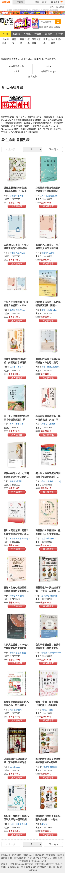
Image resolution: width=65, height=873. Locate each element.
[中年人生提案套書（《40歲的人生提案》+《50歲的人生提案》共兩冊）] (16, 283)
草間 (46, 27)
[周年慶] (32, 12)
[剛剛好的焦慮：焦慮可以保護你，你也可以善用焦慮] (48, 340)
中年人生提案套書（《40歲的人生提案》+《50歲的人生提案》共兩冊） (16, 305)
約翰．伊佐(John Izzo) (51, 481)
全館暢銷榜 (5, 39)
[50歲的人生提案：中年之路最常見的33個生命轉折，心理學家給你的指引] (16, 226)
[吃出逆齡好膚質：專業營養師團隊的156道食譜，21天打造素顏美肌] (48, 740)
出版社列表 (26, 59)
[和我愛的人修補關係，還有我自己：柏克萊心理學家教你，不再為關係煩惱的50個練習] (48, 512)
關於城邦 (5, 855)
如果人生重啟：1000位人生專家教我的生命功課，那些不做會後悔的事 (16, 648)
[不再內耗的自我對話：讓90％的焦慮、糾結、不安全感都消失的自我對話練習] (48, 397)
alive (48, 66)
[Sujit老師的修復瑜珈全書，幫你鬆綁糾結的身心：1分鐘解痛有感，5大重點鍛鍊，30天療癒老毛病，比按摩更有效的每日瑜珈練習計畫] (16, 740)
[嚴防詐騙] (32, 10)
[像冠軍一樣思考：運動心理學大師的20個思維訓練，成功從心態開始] (16, 797)
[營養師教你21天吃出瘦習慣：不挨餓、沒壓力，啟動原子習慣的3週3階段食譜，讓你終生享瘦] (48, 569)
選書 (29, 39)
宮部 (41, 27)
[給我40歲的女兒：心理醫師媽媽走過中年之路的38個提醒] (16, 455)
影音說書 (46, 39)
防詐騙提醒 (33, 858)
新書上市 (15, 39)
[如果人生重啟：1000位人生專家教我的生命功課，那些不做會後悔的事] (16, 626)
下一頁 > (53, 149)
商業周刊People (48, 71)
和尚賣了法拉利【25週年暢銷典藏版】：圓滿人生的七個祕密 (48, 305)
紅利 (37, 2)
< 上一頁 (11, 149)
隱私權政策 (20, 858)
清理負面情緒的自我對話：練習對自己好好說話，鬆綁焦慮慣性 (15, 362)
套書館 (38, 34)
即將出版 (23, 39)
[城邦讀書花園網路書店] (6, 23)
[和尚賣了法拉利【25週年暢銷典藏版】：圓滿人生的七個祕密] (48, 283)
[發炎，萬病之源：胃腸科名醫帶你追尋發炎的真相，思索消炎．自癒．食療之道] (16, 512)
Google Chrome (25, 864)
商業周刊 (38, 59)
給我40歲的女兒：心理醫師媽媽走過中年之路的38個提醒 (16, 476)
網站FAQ (27, 855)
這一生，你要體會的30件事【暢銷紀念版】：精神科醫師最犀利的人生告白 (16, 419)
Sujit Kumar (15, 767)
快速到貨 (19, 2)
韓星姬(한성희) (16, 481)
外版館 (27, 34)
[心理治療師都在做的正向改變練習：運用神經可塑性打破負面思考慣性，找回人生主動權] (48, 169)
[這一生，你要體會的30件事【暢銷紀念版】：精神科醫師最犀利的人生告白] (16, 397)
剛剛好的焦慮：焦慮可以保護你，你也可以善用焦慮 (48, 362)
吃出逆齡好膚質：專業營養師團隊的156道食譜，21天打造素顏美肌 (48, 762)
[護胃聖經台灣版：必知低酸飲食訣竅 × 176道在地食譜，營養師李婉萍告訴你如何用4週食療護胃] (48, 797)
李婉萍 (44, 824)
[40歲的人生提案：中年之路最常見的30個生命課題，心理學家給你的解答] (48, 226)
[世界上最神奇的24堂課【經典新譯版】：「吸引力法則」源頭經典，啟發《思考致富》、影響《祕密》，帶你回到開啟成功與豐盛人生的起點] (16, 169)
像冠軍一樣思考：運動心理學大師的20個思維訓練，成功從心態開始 (16, 819)
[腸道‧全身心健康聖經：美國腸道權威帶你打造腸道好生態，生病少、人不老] (16, 569)
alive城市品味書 (16, 66)
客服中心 (46, 858)
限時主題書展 (36, 39)
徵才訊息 (16, 855)
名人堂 (16, 71)
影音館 (59, 34)
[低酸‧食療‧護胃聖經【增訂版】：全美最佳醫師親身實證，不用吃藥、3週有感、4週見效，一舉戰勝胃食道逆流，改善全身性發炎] (48, 683)
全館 (5, 34)
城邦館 (16, 34)
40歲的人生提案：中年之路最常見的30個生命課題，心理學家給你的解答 (48, 248)
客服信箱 (57, 858)
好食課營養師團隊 (49, 595)
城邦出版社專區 (56, 39)
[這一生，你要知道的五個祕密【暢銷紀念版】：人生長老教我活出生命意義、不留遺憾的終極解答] (48, 455)
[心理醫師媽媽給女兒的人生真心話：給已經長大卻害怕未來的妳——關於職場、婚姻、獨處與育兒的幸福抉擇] (16, 683)
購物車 (58, 2)
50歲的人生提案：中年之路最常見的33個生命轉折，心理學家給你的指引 (16, 248)
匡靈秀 (57, 27)
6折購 (44, 2)
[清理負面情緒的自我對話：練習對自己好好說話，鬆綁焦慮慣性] (16, 340)
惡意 (51, 27)
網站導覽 (39, 855)
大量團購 (50, 855)
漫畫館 (48, 34)
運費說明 (6, 2)
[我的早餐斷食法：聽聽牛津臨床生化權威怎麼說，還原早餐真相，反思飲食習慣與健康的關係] (48, 626)
